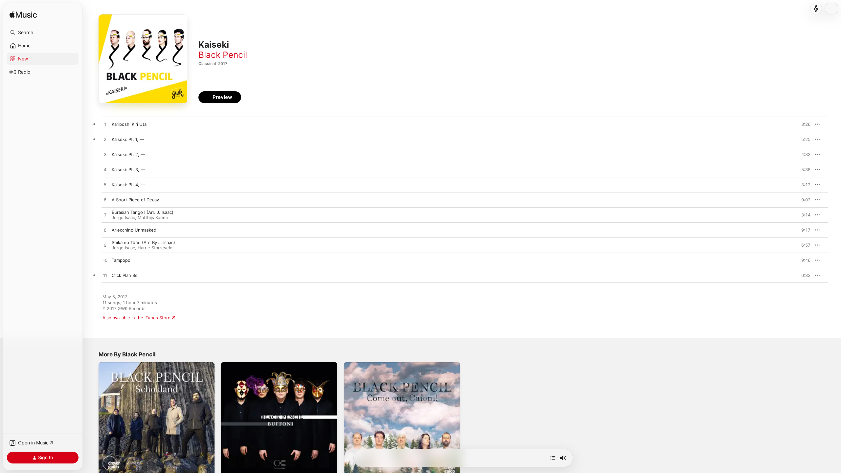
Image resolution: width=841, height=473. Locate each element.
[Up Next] (553, 457)
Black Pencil (222, 55)
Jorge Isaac (123, 217)
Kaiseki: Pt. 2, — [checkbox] (128, 154)
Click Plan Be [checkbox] (125, 275)
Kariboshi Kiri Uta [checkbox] (129, 124)
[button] (42, 32)
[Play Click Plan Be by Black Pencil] (105, 276)
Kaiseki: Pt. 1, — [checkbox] (128, 139)
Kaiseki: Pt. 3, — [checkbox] (128, 169)
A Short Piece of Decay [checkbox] (135, 199)
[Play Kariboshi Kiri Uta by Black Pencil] (105, 124)
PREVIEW (803, 124)
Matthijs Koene (153, 217)
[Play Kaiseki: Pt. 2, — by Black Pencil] (105, 155)
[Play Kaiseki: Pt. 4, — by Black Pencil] (105, 185)
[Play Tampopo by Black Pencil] (105, 260)
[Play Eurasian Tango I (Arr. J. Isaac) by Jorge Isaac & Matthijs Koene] (105, 215)
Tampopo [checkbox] (121, 260)
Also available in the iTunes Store (136, 317)
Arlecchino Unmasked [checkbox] (134, 230)
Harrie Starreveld (155, 247)
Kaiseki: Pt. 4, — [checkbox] (128, 184)
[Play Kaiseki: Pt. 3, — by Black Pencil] (105, 170)
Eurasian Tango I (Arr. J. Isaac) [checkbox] (142, 212)
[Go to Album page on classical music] (816, 8)
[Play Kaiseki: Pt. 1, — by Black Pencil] (105, 140)
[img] (23, 15)
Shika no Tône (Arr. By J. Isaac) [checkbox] (143, 242)
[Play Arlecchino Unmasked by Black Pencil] (105, 230)
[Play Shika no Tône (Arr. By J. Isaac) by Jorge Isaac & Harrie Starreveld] (105, 245)
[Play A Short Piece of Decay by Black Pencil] (105, 200)
